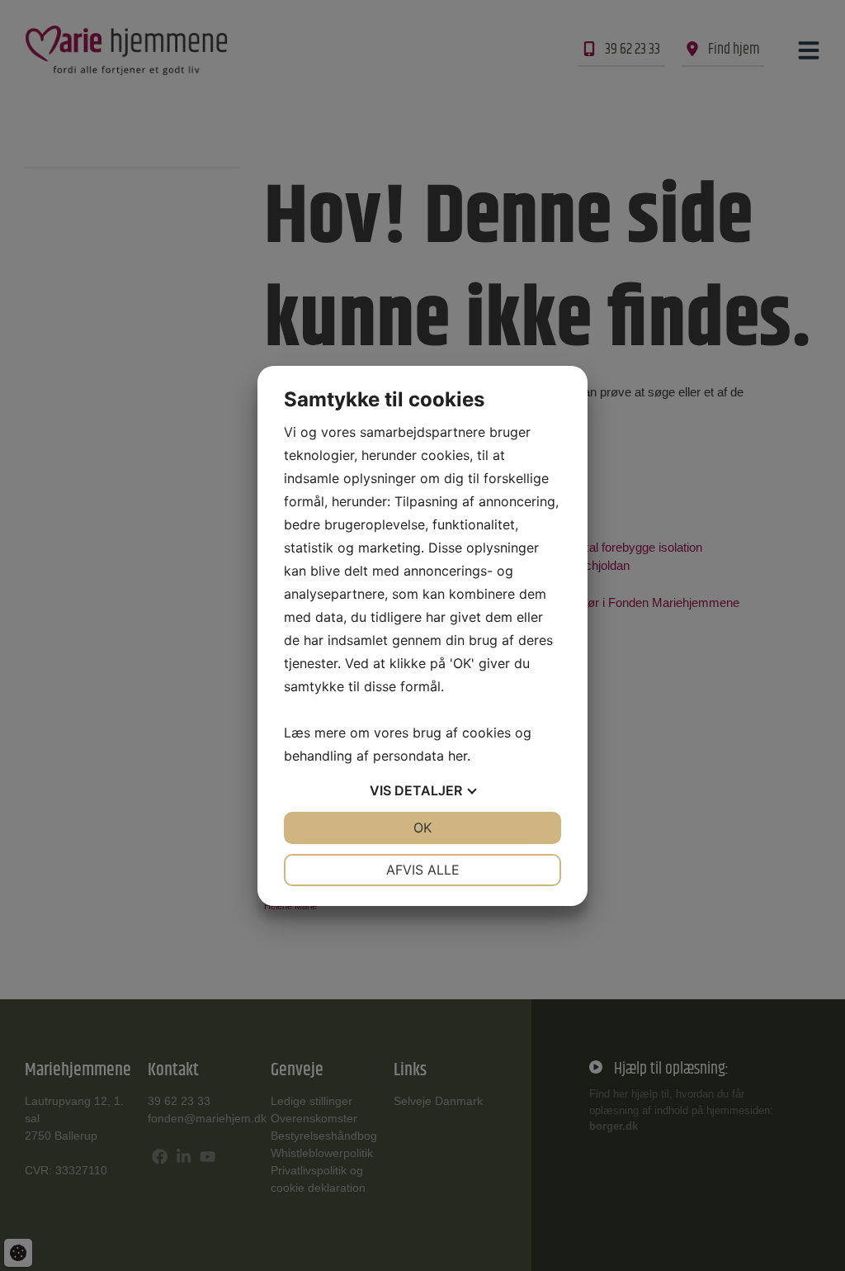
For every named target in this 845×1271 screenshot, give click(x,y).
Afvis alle (423, 869)
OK (422, 827)
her (457, 755)
